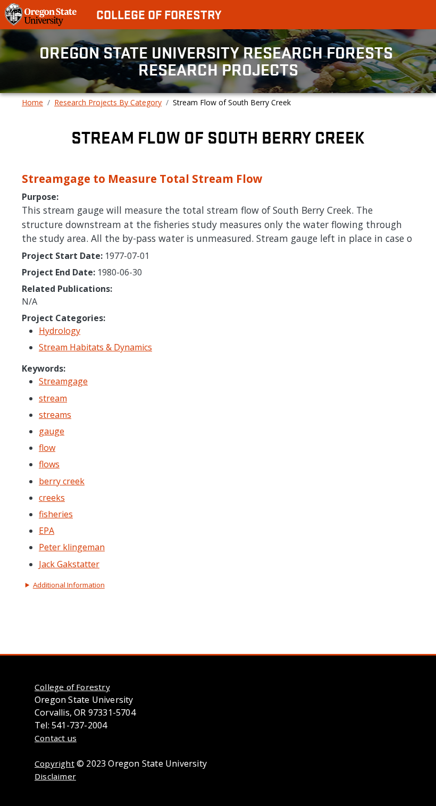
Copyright (54, 763)
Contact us (56, 738)
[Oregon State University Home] (41, 14)
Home (32, 102)
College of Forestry (158, 14)
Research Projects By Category (108, 102)
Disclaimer (55, 776)
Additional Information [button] (69, 585)
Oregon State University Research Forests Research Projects (218, 61)
